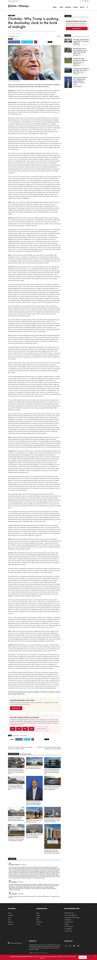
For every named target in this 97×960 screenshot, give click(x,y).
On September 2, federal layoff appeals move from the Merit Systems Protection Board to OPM (15, 819)
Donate (75, 7)
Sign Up (82, 7)
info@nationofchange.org (41, 952)
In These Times (68, 931)
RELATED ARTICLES (13, 754)
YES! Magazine (68, 928)
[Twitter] (85, 1)
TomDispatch (67, 919)
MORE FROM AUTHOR (25, 754)
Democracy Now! (68, 922)
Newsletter (10, 915)
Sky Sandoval (76, 73)
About (37, 913)
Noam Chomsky (23, 735)
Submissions (39, 922)
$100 (31, 728)
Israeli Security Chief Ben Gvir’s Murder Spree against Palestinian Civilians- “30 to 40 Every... (80, 81)
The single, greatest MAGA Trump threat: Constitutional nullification (81, 41)
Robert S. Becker (76, 44)
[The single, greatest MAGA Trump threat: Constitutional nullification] (34, 761)
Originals (68, 7)
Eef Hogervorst (76, 65)
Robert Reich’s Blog (69, 913)
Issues (54, 7)
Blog (9, 919)
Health (9, 783)
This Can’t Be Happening (70, 915)
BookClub (10, 922)
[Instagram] (83, 1)
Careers (38, 917)
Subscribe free (16, 708)
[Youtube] (88, 1)
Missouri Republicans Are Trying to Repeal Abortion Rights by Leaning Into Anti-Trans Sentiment (52, 820)
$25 (19, 728)
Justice (9, 15)
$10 (13, 728)
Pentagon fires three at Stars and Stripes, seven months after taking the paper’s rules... (80, 51)
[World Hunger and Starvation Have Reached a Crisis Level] (34, 813)
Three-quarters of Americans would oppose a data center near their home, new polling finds (52, 788)
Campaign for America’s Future (72, 917)
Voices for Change (30, 799)
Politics (13, 15)
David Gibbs (12, 36)
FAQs (37, 919)
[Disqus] (34, 881)
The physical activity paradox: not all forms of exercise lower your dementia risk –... (80, 61)
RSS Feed (10, 924)
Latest (61, 7)
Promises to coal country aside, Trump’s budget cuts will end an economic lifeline (49, 748)
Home (9, 913)
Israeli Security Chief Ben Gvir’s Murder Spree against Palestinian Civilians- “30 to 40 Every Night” (33, 803)
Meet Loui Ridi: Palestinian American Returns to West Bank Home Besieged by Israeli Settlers (34, 836)
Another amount (41, 728)
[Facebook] (80, 1)
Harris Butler (76, 55)
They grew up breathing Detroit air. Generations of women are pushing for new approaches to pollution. (16, 839)
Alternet (15, 38)
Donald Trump (16, 735)
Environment (47, 784)
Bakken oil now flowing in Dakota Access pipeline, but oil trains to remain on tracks (20, 748)
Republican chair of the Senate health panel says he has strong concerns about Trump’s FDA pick (52, 851)
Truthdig (66, 924)
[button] (87, 7)
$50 (25, 728)
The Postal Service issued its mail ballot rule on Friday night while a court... (81, 70)
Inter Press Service (69, 926)
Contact (38, 924)
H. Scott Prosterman (77, 86)
